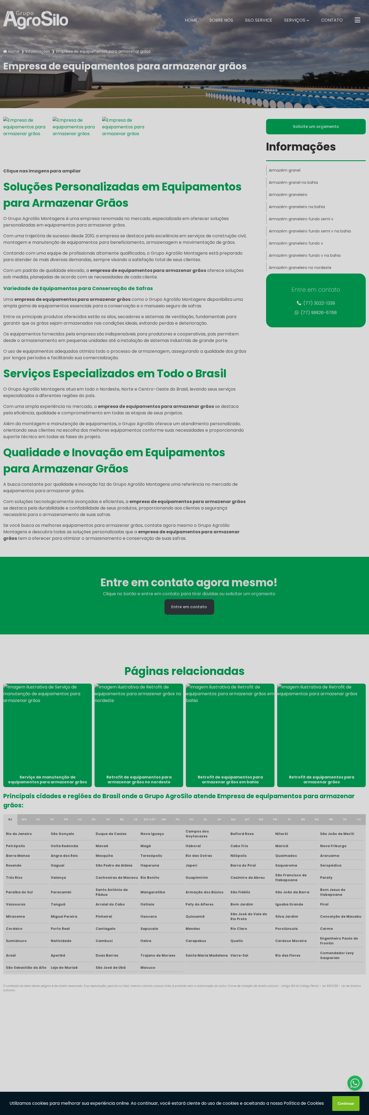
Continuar (346, 1103)
